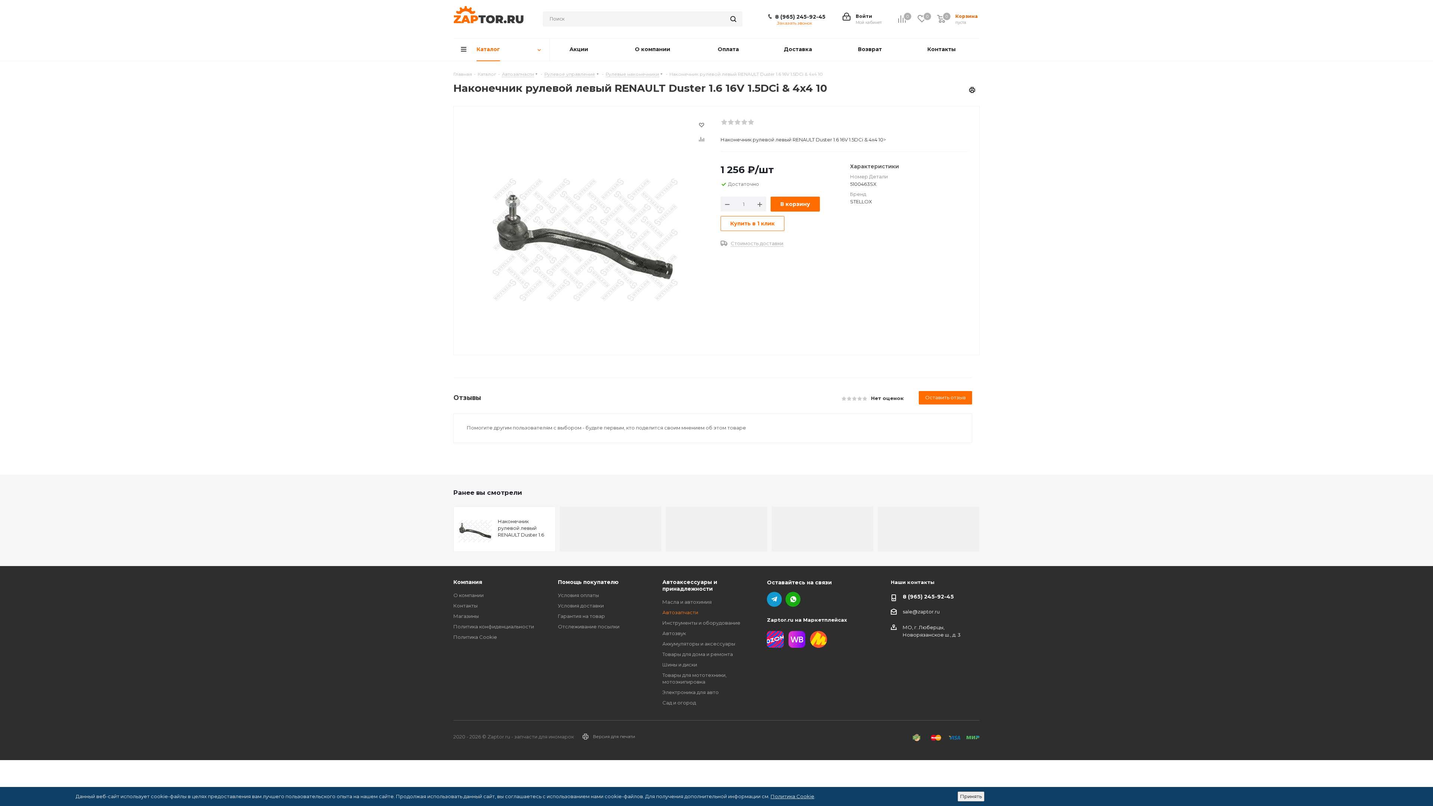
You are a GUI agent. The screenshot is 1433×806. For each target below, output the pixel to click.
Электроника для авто (690, 692)
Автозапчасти (680, 612)
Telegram (774, 599)
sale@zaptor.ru (921, 612)
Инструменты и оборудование (701, 623)
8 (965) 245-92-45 (800, 17)
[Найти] (733, 19)
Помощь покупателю (588, 582)
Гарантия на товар (581, 616)
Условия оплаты (578, 595)
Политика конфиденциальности (493, 627)
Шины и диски (679, 665)
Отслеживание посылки (588, 627)
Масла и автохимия (687, 602)
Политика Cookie (475, 637)
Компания (467, 582)
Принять (971, 796)
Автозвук (674, 633)
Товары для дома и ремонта (697, 654)
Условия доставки (581, 606)
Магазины (466, 616)
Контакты (465, 606)
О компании (468, 595)
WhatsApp (793, 599)
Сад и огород (679, 703)
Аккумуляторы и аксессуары (698, 644)
